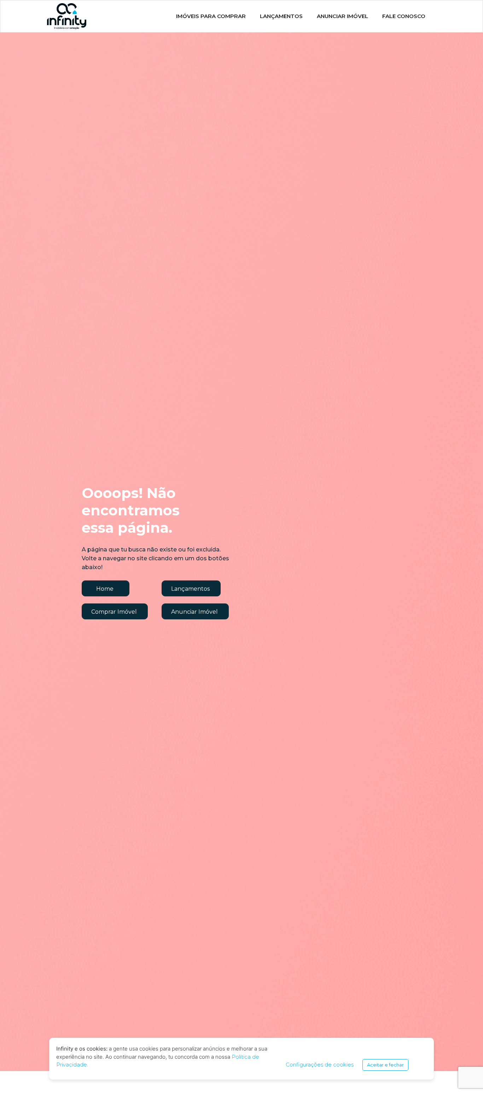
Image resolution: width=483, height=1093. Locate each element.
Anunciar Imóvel (342, 16)
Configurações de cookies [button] (320, 1064)
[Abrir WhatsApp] (465, 1075)
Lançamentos (281, 16)
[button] (105, 588)
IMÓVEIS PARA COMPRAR (211, 16)
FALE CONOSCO (403, 16)
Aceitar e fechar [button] (385, 1065)
